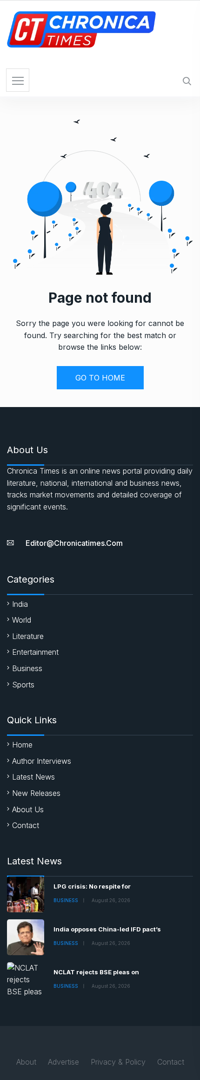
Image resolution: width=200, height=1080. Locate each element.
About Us (28, 809)
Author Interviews (41, 761)
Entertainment (35, 652)
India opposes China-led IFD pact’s (107, 929)
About (26, 1061)
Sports (23, 684)
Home (22, 744)
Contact (25, 825)
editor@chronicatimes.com (74, 543)
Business (27, 668)
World (21, 620)
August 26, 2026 (111, 900)
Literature (28, 636)
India (20, 604)
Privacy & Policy (118, 1061)
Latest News (33, 776)
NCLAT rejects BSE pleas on (96, 972)
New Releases (36, 793)
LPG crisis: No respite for (92, 886)
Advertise (63, 1061)
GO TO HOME (100, 377)
